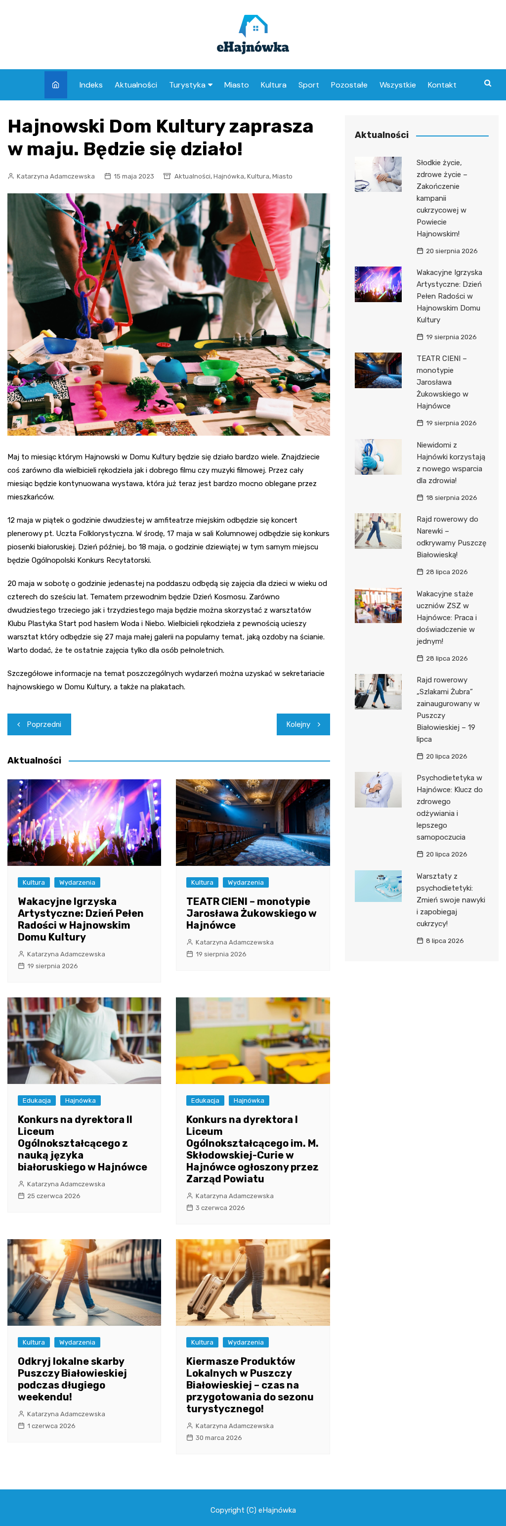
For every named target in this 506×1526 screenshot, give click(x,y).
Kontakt (442, 85)
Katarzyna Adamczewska (56, 176)
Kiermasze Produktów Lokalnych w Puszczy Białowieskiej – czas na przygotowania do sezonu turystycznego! (250, 1385)
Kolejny (298, 724)
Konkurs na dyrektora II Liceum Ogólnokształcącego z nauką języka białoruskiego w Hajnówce (82, 1143)
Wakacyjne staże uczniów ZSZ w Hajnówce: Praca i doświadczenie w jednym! (447, 617)
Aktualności (136, 85)
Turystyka (187, 85)
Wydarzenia (77, 882)
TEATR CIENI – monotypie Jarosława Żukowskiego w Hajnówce (251, 913)
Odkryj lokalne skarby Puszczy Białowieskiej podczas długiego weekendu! (72, 1379)
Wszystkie (398, 85)
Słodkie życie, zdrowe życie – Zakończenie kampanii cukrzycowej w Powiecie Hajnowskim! (442, 198)
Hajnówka (228, 176)
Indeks (91, 85)
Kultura (274, 85)
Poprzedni (44, 724)
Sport (308, 85)
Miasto (236, 85)
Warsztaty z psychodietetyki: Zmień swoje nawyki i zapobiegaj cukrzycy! (451, 900)
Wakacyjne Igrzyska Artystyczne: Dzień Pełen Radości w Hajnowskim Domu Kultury (81, 919)
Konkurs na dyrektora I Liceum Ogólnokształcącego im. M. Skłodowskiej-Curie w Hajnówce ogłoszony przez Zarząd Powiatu (252, 1149)
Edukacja (37, 1100)
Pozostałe (349, 85)
